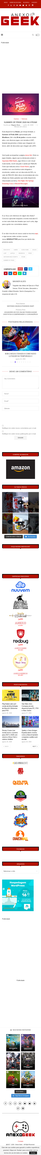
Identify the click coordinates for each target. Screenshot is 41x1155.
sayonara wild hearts (10, 256)
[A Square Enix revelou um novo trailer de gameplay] (13, 1061)
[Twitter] (11, 5)
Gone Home (24, 166)
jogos (34, 249)
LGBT (5, 253)
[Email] (23, 5)
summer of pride (8, 260)
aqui (36, 233)
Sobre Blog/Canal (15, 2)
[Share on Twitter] (30, 269)
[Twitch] (29, 5)
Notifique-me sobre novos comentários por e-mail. (19, 428)
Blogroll (26, 2)
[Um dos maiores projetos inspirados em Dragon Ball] (28, 1079)
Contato (34, 2)
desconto (6, 249)
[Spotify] (26, 5)
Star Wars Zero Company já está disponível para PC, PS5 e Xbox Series (30, 707)
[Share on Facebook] (26, 269)
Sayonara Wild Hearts (9, 161)
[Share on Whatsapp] (20, 273)
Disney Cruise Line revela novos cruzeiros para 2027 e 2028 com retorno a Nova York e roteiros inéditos (10, 734)
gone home (25, 249)
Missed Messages (21, 183)
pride (30, 253)
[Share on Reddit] (15, 273)
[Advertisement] (20, 64)
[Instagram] (14, 5)
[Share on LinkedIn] (10, 273)
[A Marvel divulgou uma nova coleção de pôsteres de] (28, 1061)
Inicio (6, 2)
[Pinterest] (17, 5)
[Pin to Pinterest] (6, 273)
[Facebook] (8, 5)
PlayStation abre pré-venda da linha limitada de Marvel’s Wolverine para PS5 (10, 707)
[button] (4, 344)
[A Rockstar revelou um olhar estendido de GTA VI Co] (28, 1042)
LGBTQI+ (12, 253)
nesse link (28, 155)
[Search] (33, 35)
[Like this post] (21, 269)
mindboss (22, 253)
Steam (23, 256)
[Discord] (32, 5)
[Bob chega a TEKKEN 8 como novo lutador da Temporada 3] (20, 338)
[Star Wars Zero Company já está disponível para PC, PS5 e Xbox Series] (30, 695)
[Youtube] (20, 5)
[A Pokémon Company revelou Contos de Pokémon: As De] (13, 1042)
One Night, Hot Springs (26, 181)
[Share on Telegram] (24, 273)
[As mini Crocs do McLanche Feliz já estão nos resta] (13, 1079)
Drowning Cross (7, 183)
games (16, 249)
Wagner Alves (15, 125)
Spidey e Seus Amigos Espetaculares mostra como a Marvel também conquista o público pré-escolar (30, 734)
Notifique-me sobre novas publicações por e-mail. (19, 434)
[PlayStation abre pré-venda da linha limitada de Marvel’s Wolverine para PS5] (10, 695)
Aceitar (33, 1153)
